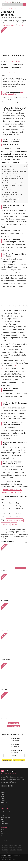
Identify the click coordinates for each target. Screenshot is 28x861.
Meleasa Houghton (10, 489)
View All (14, 755)
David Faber (15, 744)
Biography (14, 8)
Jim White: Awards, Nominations (13, 183)
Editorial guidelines (5, 833)
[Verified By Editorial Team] (16, 14)
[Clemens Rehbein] (14, 705)
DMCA (10, 859)
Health (2, 821)
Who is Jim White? (9, 169)
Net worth (3, 794)
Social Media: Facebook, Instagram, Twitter (11, 200)
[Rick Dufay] (14, 675)
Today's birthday (4, 815)
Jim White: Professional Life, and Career (13, 179)
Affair (2, 804)
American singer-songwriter (14, 520)
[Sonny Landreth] (14, 645)
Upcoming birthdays (5, 817)
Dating (2, 798)
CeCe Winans (15, 492)
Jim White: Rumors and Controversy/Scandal (10, 191)
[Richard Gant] (6, 739)
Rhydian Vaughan (16, 750)
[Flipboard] (12, 786)
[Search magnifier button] (24, 4)
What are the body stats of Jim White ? (13, 195)
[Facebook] (2, 786)
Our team (3, 831)
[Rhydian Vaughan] (6, 751)
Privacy (2, 859)
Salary (2, 819)
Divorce (2, 800)
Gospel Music (6, 524)
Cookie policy (4, 840)
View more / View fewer (14, 72)
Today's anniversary (5, 811)
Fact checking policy (5, 835)
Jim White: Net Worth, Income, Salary (13, 186)
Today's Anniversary (14, 723)
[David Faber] (6, 745)
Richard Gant (15, 738)
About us (3, 829)
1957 (19, 61)
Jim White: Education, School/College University (11, 175)
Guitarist (14, 524)
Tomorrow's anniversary (6, 813)
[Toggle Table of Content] (24, 166)
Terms (6, 859)
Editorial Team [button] (6, 25)
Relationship (3, 802)
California (14, 70)
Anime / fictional (4, 823)
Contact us (3, 838)
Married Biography (6, 8)
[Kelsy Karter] (14, 616)
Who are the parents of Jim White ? (14, 171)
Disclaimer (14, 859)
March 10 (14, 61)
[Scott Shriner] (14, 557)
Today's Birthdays (7, 760)
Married (13, 2)
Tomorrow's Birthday (19, 760)
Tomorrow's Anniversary (14, 726)
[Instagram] (8, 786)
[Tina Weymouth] (14, 586)
